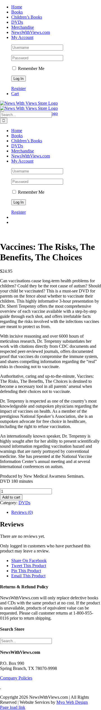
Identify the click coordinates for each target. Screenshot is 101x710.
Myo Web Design (72, 702)
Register (18, 88)
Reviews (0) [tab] (22, 512)
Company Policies (16, 678)
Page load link (12, 707)
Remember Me (30, 68)
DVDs (24, 502)
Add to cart (11, 497)
